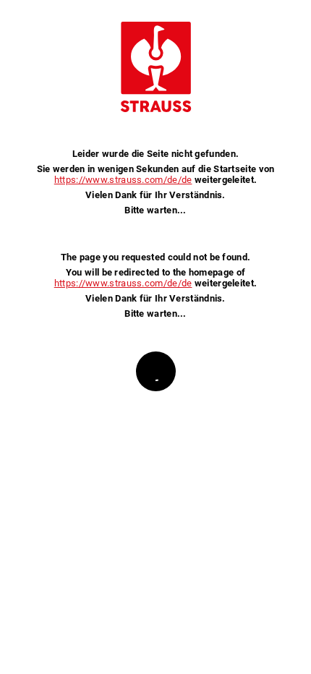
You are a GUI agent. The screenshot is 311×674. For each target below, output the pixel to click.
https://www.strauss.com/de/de (123, 179)
